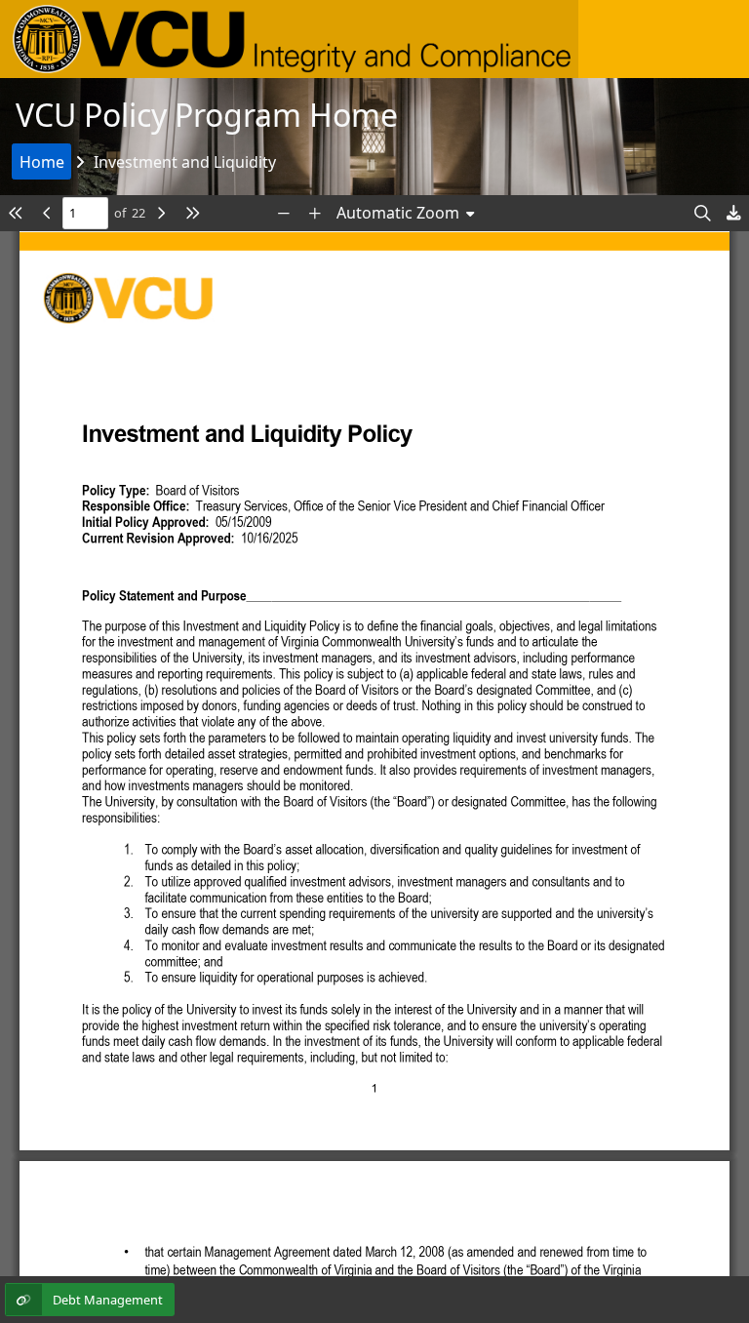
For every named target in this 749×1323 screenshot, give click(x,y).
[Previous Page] (46, 213)
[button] (289, 39)
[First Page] (15, 213)
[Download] (733, 213)
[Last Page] (192, 213)
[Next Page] (161, 213)
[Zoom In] (315, 213)
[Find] (702, 213)
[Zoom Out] (283, 213)
